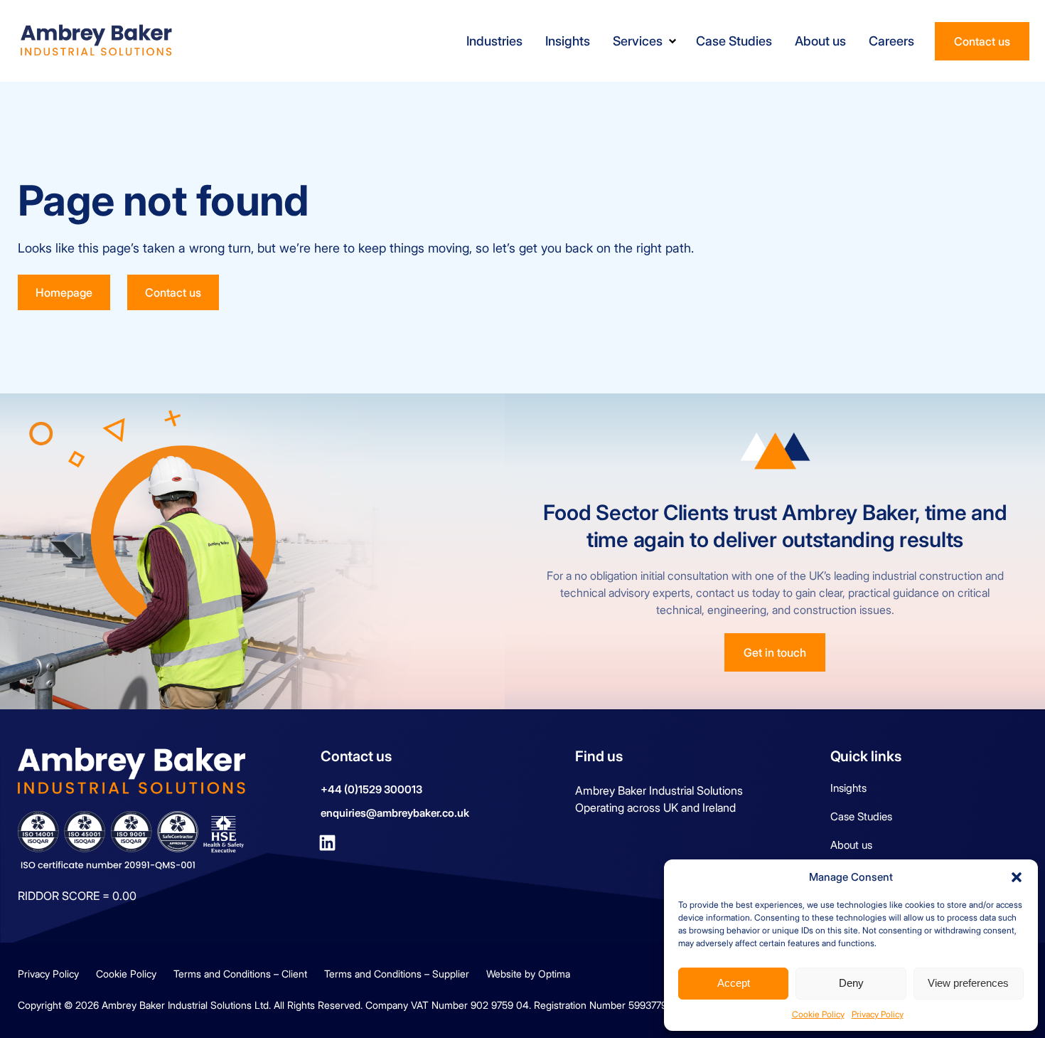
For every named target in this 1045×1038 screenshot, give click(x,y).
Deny (851, 983)
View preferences (968, 983)
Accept (733, 983)
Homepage (64, 292)
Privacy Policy (878, 1014)
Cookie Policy (818, 1014)
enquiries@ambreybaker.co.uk (395, 813)
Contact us (982, 41)
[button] (1016, 877)
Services (638, 40)
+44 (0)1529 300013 (371, 789)
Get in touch (775, 652)
